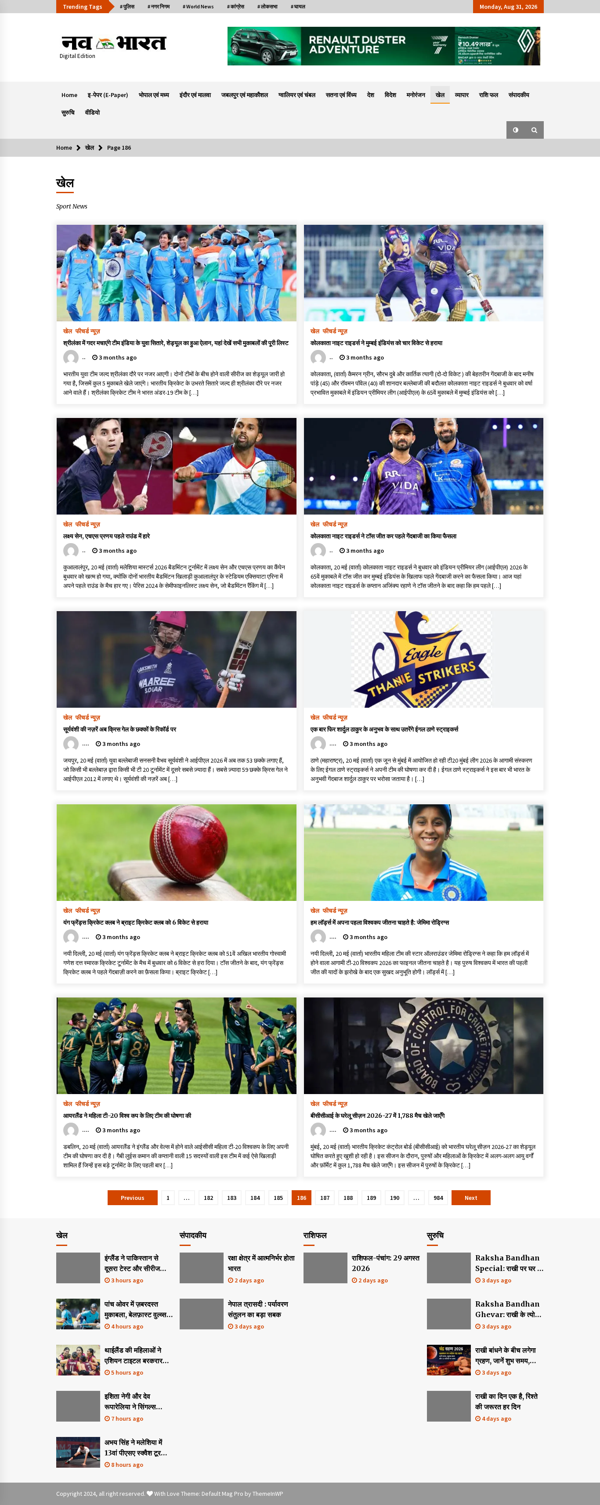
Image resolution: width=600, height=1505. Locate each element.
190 (394, 1198)
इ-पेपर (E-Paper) (108, 95)
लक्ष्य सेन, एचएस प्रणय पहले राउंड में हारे (106, 536)
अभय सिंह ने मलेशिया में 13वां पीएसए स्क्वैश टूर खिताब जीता (133, 1448)
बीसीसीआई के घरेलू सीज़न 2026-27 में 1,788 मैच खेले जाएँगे (378, 1116)
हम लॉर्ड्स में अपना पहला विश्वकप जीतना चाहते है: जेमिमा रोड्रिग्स (380, 922)
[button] (515, 130)
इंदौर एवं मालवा (195, 95)
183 (231, 1198)
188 (348, 1198)
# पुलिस (127, 6)
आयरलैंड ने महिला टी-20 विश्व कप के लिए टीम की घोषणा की (127, 1116)
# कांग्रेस (235, 6)
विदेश (390, 95)
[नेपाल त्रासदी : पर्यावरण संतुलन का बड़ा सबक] (202, 1314)
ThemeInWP (268, 1494)
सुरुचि (68, 112)
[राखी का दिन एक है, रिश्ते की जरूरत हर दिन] (449, 1406)
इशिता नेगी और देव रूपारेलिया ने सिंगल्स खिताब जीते (130, 1402)
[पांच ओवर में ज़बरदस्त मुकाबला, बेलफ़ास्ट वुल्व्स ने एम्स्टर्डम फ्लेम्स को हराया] (78, 1314)
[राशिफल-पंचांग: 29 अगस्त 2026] (325, 1268)
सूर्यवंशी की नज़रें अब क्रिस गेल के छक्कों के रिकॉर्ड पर (119, 729)
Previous (133, 1198)
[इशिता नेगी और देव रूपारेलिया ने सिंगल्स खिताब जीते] (78, 1406)
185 (278, 1198)
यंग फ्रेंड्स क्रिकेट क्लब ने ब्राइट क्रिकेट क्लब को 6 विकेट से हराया (135, 922)
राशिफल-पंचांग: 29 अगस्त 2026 (385, 1263)
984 (438, 1198)
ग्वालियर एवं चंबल (296, 95)
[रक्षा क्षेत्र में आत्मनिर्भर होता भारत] (202, 1268)
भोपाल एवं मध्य (154, 95)
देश (370, 95)
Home (69, 95)
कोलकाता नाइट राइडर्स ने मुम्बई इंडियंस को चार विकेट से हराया (376, 343)
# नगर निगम (159, 6)
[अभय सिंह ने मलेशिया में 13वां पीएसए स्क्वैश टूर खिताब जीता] (78, 1452)
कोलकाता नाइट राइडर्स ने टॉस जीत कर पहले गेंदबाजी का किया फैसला (383, 536)
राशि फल (488, 95)
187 (324, 1198)
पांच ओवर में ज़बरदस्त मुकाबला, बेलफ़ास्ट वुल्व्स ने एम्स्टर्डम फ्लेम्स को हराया (138, 1310)
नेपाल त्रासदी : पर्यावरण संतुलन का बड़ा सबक (258, 1309)
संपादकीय (519, 95)
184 (255, 1198)
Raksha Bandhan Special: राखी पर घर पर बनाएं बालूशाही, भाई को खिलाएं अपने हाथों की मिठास (509, 1263)
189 (371, 1198)
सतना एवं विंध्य (341, 95)
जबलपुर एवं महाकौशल (244, 95)
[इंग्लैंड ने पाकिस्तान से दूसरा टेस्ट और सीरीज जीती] (78, 1268)
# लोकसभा (267, 6)
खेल (440, 95)
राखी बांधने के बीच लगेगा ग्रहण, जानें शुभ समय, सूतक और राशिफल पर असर (505, 1356)
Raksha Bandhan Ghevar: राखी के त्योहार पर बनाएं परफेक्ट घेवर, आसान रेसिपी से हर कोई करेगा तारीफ (509, 1310)
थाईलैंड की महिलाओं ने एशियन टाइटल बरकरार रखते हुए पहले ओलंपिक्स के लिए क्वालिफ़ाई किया (138, 1356)
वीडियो (92, 112)
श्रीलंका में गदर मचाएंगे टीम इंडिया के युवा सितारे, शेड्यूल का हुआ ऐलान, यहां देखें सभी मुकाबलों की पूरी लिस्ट (176, 343)
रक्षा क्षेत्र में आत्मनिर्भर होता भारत (261, 1263)
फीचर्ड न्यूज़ (88, 330)
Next (471, 1198)
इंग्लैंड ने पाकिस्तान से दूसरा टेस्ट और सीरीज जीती (132, 1263)
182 (208, 1198)
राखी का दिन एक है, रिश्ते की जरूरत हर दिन (506, 1401)
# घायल (298, 6)
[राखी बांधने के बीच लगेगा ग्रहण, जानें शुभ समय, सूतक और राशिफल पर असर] (449, 1360)
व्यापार (462, 95)
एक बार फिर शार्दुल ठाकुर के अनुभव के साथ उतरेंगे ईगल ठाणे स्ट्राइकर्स (384, 729)
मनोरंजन (416, 95)
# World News (198, 6)
